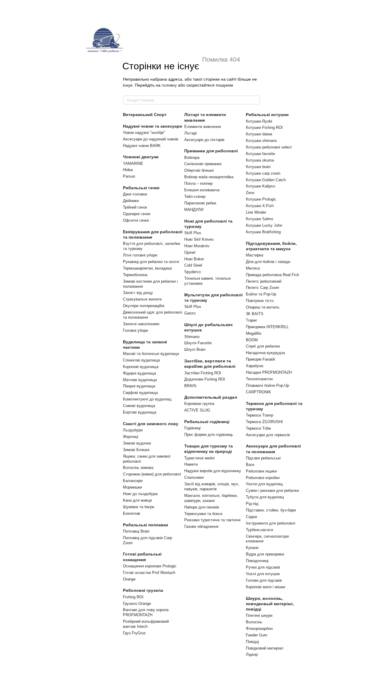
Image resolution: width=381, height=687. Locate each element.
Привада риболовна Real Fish (272, 275)
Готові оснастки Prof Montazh (149, 572)
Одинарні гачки (136, 214)
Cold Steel (193, 265)
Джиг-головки (135, 194)
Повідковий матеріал (264, 648)
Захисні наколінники (141, 324)
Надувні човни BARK (142, 145)
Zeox (250, 192)
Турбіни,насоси (259, 530)
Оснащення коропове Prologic (150, 566)
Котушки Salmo (259, 219)
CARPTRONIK (258, 392)
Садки (251, 516)
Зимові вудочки (137, 443)
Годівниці (192, 428)
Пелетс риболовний (263, 281)
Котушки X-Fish (260, 206)
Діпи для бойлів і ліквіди (268, 261)
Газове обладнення (201, 526)
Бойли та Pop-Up (261, 294)
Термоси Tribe (258, 428)
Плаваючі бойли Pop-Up (267, 385)
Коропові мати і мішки (265, 587)
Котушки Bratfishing (263, 232)
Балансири (133, 480)
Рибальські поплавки (145, 524)
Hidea (128, 170)
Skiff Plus (192, 233)
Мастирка (254, 255)
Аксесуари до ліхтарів (204, 139)
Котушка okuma (260, 160)
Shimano (191, 336)
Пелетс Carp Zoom (262, 287)
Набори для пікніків (201, 507)
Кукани (252, 547)
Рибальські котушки (267, 114)
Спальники (194, 477)
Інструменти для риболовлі (270, 523)
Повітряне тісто (260, 300)
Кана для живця (137, 500)
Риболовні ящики (261, 471)
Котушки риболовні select (269, 147)
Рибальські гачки (141, 187)
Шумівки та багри (138, 507)
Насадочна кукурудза (265, 352)
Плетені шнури (259, 615)
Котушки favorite (260, 153)
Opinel (189, 252)
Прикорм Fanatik (260, 359)
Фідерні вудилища (139, 373)
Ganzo (190, 313)
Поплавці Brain (136, 531)
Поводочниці (257, 560)
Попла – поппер (198, 183)
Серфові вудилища (140, 392)
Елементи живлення (202, 126)
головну (169, 85)
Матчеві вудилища (140, 380)
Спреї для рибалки (263, 346)
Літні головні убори (140, 255)
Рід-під (252, 503)
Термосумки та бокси (203, 513)
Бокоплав (131, 513)
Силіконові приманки (202, 164)
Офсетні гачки (136, 220)
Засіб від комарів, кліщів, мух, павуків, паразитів (211, 486)
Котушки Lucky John (264, 225)
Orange (129, 579)
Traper (251, 320)
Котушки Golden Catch (266, 180)
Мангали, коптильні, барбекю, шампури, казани (211, 498)
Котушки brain (258, 167)
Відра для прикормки (265, 554)
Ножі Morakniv (197, 246)
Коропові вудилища (140, 366)
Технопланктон (259, 379)
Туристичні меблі (199, 458)
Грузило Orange (137, 603)
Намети (191, 464)
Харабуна (254, 366)
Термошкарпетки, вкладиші (147, 268)
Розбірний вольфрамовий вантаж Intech (146, 624)
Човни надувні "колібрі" (144, 132)
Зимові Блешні (136, 449)
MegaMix (254, 333)
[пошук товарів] (255, 100)
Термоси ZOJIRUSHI (264, 422)
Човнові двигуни (141, 156)
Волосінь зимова (138, 467)
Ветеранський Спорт (145, 114)
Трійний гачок (135, 207)
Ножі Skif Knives (199, 239)
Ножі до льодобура (140, 494)
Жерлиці (130, 436)
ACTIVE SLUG (197, 410)
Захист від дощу (138, 292)
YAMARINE (133, 163)
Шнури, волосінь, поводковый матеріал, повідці (270, 603)
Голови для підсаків (264, 580)
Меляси (253, 268)
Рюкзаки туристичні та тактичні (212, 520)
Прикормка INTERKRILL (267, 327)
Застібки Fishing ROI (202, 373)
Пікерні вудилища (139, 386)
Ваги (250, 464)
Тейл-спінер (194, 196)
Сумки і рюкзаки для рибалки (272, 490)
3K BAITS (254, 314)
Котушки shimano (261, 140)
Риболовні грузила (143, 590)
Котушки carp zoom (263, 173)
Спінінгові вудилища (141, 360)
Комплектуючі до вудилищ (147, 399)
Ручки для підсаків (263, 567)
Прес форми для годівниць (208, 434)
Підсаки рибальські (263, 458)
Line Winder (256, 212)
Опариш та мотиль (262, 307)
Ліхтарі (190, 133)
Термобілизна (135, 275)
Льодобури (133, 430)
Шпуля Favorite (198, 343)
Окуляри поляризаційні (143, 305)
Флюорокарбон (259, 628)
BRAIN (190, 386)
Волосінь (254, 622)
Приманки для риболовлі (211, 150)
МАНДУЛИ (193, 209)
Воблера (191, 157)
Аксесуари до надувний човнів (150, 139)
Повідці (252, 641)
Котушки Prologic (261, 199)
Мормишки (132, 487)
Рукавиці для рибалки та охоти (151, 261)
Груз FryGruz (134, 633)
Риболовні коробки (262, 477)
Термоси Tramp (259, 415)
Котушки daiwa (259, 134)
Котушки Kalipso (260, 186)
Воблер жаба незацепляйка (208, 177)
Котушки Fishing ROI (264, 127)
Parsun (129, 176)
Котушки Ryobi (259, 121)
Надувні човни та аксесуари (152, 126)
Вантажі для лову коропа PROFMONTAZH (145, 612)
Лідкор (252, 654)
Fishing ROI (133, 597)
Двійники (131, 200)
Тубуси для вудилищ (265, 497)
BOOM (252, 340)
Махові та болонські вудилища (151, 353)
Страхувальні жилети (142, 299)
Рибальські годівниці (206, 421)
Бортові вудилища (139, 412)
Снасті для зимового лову (150, 423)
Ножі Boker (194, 259)
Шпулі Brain (194, 349)
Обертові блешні (199, 170)
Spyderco (192, 272)
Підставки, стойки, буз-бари (271, 510)
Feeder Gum (256, 635)
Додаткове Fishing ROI (204, 379)
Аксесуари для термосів (268, 435)
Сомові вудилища (139, 405)
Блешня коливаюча (201, 190)
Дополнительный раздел (210, 397)
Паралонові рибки (200, 203)
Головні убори (135, 330)
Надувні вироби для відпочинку (212, 471)
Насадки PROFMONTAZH (269, 372)
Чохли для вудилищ (264, 484)
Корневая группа (199, 403)
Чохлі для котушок (263, 574)
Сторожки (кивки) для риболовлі (152, 474)
